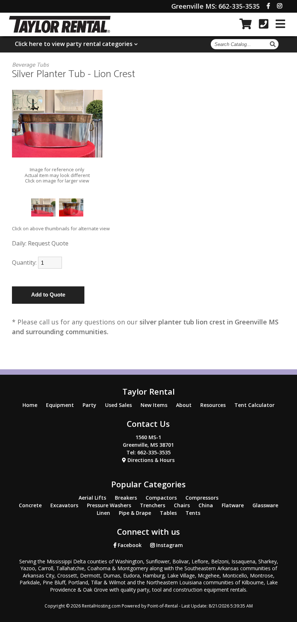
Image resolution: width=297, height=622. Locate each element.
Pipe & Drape (135, 512)
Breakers (126, 497)
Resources (213, 405)
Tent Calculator (254, 405)
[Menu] (280, 23)
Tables (168, 512)
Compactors (161, 497)
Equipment (60, 405)
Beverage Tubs (30, 65)
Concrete (30, 505)
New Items (154, 405)
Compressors (201, 497)
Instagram (169, 545)
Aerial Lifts (92, 497)
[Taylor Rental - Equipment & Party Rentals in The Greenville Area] (60, 31)
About (184, 405)
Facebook (129, 545)
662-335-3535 (215, 6)
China (205, 505)
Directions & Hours (150, 460)
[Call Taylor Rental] (263, 23)
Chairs (182, 505)
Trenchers (152, 505)
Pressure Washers (109, 505)
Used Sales (118, 405)
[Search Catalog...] (273, 44)
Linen (103, 512)
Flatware (233, 505)
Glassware (265, 505)
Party (89, 405)
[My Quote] (245, 23)
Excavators (64, 505)
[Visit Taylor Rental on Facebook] (268, 6)
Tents (192, 512)
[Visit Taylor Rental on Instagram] (279, 6)
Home (29, 405)
